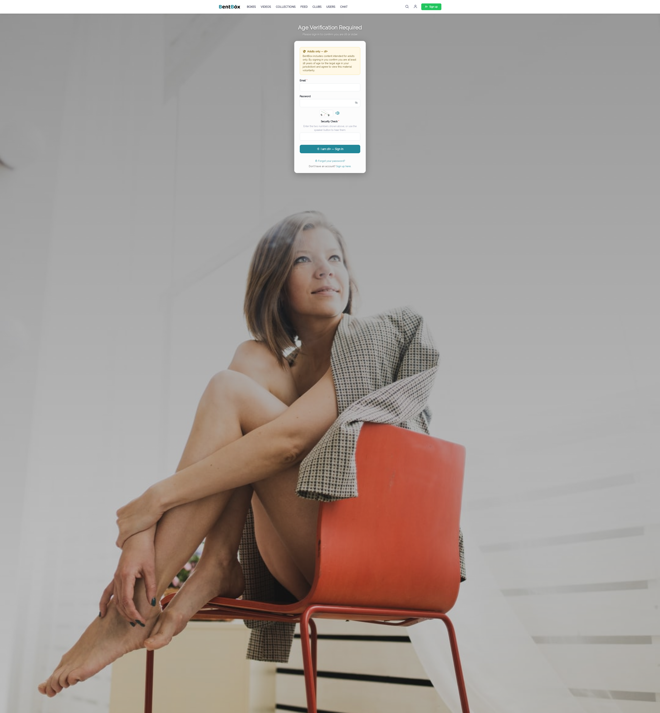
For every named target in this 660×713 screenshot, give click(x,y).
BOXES (251, 6)
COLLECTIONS (286, 6)
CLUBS (317, 6)
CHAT (344, 6)
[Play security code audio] (337, 113)
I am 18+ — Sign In (332, 149)
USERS (330, 6)
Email (303, 80)
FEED (304, 6)
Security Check (330, 121)
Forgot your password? (331, 160)
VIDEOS (266, 6)
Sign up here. (343, 166)
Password (305, 96)
